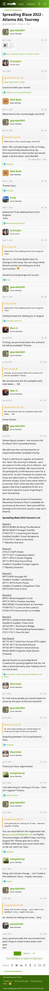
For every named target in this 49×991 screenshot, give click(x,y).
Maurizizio (15, 683)
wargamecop (17, 773)
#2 (46, 71)
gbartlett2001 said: (12, 78)
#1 (46, 40)
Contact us (7, 981)
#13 (45, 694)
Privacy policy (36, 981)
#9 (46, 338)
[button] (4, 4)
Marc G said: (9, 369)
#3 (46, 109)
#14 (45, 718)
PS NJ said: (8, 247)
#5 (46, 181)
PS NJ (13, 197)
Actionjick (15, 61)
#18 (45, 869)
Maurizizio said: (11, 724)
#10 (45, 362)
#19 (45, 898)
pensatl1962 (16, 923)
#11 (45, 400)
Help (5, 983)
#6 (46, 207)
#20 (45, 934)
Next (26, 953)
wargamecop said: (12, 819)
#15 (45, 762)
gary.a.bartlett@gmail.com (19, 834)
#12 (45, 436)
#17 (45, 812)
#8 (46, 297)
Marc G (14, 328)
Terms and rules (21, 981)
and (18, 92)
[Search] (44, 4)
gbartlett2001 (10, 24)
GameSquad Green (13, 977)
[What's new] (39, 4)
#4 (46, 130)
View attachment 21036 (14, 82)
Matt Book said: (11, 137)
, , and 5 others (22, 54)
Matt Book (16, 99)
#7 (46, 240)
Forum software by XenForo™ (23, 988)
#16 (45, 783)
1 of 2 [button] (17, 953)
